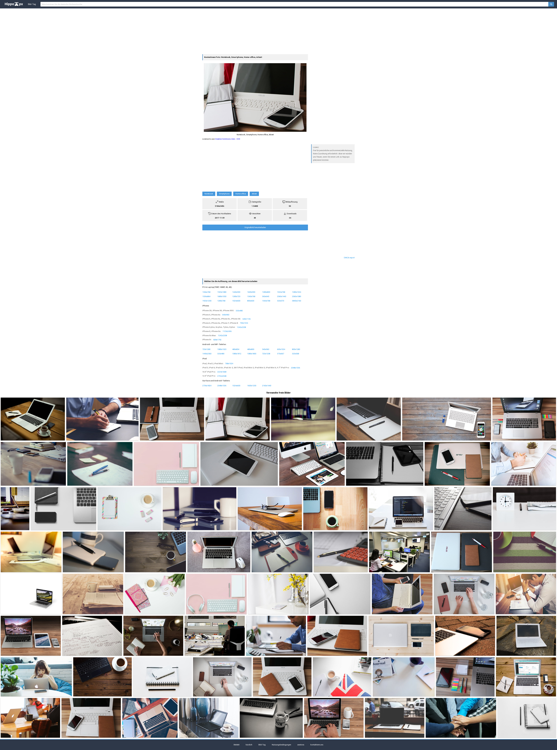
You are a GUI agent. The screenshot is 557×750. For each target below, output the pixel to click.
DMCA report (349, 258)
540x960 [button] (265, 349)
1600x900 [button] (251, 292)
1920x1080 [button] (221, 292)
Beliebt (236, 745)
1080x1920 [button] (221, 349)
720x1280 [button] (206, 349)
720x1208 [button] (266, 354)
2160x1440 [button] (266, 386)
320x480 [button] (239, 310)
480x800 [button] (250, 349)
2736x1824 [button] (206, 386)
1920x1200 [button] (206, 301)
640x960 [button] (225, 315)
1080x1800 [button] (251, 354)
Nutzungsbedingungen (281, 745)
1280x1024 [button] (296, 292)
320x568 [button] (295, 354)
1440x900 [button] (236, 292)
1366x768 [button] (206, 292)
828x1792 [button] (217, 339)
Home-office (240, 194)
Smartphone (224, 194)
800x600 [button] (250, 301)
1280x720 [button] (236, 296)
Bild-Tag (32, 4)
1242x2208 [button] (241, 327)
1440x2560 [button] (206, 354)
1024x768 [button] (281, 292)
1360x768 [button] (251, 296)
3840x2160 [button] (296, 301)
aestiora (300, 745)
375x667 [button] (280, 354)
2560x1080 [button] (296, 296)
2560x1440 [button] (281, 296)
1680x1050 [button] (221, 296)
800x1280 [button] (296, 349)
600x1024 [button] (281, 349)
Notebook (209, 194)
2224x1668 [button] (221, 372)
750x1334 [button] (244, 323)
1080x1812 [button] (236, 354)
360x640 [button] (265, 296)
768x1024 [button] (229, 363)
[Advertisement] (278, 31)
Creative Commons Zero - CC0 (227, 139)
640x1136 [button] (247, 319)
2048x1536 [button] (295, 368)
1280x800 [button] (266, 292)
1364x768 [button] (266, 301)
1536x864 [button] (206, 296)
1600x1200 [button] (251, 386)
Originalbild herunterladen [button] (255, 227)
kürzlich (249, 745)
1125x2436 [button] (227, 331)
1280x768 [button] (221, 301)
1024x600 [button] (236, 301)
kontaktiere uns (316, 745)
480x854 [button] (235, 349)
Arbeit (254, 194)
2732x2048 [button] (221, 376)
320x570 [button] (280, 301)
